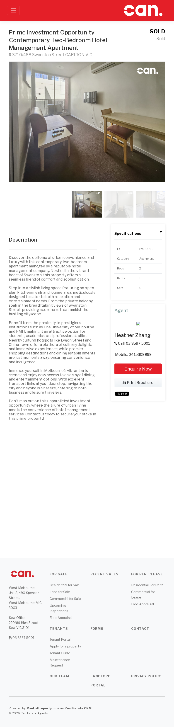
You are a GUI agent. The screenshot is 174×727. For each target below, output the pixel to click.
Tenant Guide (60, 653)
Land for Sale (60, 592)
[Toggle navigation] (13, 10)
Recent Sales (104, 574)
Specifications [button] (127, 233)
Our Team (59, 676)
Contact (140, 628)
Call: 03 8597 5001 (133, 343)
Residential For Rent (147, 585)
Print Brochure (139, 382)
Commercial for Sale (65, 599)
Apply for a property (65, 646)
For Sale (59, 574)
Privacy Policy (146, 676)
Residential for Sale (65, 585)
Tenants (59, 628)
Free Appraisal (61, 618)
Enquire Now (138, 369)
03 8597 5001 (23, 638)
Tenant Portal (60, 639)
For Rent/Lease (147, 574)
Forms (96, 628)
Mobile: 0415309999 (133, 354)
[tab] (138, 234)
